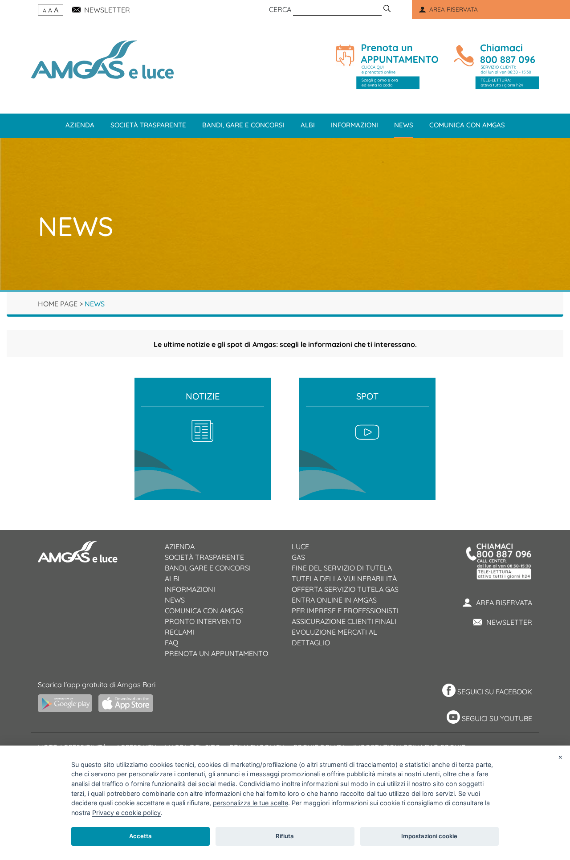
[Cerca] (387, 9)
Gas (298, 557)
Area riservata (504, 602)
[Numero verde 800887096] (494, 66)
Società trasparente (148, 125)
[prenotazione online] (387, 66)
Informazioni (354, 125)
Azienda (79, 125)
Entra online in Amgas (334, 599)
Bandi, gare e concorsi (243, 125)
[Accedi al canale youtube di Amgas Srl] (452, 718)
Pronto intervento (203, 621)
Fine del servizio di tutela (342, 567)
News (403, 125)
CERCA (280, 9)
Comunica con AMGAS (204, 610)
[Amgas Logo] (102, 58)
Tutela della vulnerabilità (344, 578)
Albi (308, 125)
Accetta (140, 836)
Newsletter (509, 622)
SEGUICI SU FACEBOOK (494, 691)
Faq (171, 642)
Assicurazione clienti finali (344, 621)
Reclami (179, 632)
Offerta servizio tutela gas (345, 589)
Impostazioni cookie (429, 836)
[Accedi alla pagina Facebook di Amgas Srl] (448, 691)
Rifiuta (285, 836)
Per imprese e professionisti (345, 610)
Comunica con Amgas (467, 125)
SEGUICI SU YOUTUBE (497, 718)
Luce (300, 546)
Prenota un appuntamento (216, 653)
